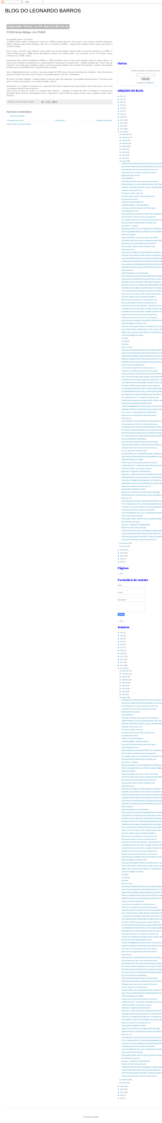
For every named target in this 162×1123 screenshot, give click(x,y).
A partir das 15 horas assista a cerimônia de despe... (139, 172)
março (124, 161)
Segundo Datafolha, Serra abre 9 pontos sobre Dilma (140, 238)
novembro (125, 137)
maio (124, 155)
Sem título (125, 338)
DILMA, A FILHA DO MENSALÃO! (133, 365)
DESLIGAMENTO (128, 178)
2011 (122, 129)
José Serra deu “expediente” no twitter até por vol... (139, 368)
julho (124, 149)
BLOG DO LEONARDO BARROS (43, 10)
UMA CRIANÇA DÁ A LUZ (130, 211)
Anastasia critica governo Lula (132, 190)
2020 (122, 102)
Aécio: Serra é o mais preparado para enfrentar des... (140, 412)
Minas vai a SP (127, 498)
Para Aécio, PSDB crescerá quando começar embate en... (141, 386)
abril (123, 158)
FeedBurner (150, 83)
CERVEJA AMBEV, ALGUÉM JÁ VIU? (134, 323)
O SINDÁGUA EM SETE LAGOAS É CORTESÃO (138, 510)
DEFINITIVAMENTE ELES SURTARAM (135, 273)
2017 (122, 111)
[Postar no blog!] (49, 102)
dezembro (125, 134)
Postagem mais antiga (104, 120)
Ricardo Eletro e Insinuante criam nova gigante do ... (139, 217)
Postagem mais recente (15, 120)
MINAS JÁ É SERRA (129, 235)
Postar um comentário (17, 116)
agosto (124, 146)
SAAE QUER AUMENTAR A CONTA (134, 489)
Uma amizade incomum (130, 199)
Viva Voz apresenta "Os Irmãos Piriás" (134, 451)
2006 (122, 559)
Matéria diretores (127, 270)
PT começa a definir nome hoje (132, 193)
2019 (122, 105)
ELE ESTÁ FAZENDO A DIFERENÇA (134, 439)
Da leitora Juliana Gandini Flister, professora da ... (139, 196)
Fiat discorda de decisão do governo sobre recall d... (139, 539)
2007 (122, 556)
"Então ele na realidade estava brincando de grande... (140, 371)
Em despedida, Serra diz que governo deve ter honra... (140, 169)
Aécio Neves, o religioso (130, 226)
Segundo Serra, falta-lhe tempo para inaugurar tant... (140, 314)
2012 (122, 126)
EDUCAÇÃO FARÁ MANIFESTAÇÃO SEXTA (137, 403)
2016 (122, 114)
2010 (122, 132)
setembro (125, 143)
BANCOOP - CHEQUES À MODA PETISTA (136, 471)
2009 (122, 550)
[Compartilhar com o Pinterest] (56, 102)
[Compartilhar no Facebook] (53, 102)
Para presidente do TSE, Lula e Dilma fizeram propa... (140, 424)
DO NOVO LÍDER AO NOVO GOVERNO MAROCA (139, 297)
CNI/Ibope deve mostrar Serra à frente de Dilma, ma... (140, 448)
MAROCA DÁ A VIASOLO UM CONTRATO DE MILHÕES (141, 492)
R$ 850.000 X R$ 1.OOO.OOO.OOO (134, 528)
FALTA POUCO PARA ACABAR (132, 516)
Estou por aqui (126, 418)
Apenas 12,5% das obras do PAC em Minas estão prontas (141, 294)
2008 (122, 553)
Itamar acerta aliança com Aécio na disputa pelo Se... (140, 303)
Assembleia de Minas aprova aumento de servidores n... (141, 181)
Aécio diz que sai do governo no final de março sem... (140, 300)
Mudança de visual (128, 249)
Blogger (96, 1117)
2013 (122, 123)
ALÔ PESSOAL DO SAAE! (130, 522)
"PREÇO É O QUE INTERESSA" (133, 202)
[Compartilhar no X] (51, 102)
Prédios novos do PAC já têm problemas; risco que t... (140, 463)
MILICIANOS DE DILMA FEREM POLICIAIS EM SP (139, 243)
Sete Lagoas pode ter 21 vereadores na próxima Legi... (140, 397)
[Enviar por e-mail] (46, 102)
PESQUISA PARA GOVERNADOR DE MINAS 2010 (139, 223)
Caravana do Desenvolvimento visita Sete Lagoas (139, 208)
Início (121, 574)
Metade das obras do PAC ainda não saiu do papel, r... (140, 318)
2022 (122, 96)
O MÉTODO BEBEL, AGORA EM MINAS (135, 205)
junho (124, 152)
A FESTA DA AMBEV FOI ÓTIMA (132, 335)
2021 (122, 99)
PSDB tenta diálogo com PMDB (132, 460)
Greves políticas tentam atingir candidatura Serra (138, 246)
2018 (122, 108)
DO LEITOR (126, 341)
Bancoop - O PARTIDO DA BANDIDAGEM (136, 525)
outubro (124, 140)
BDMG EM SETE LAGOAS (131, 175)
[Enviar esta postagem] (42, 102)
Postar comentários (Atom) (22, 124)
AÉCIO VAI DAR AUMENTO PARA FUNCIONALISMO (140, 442)
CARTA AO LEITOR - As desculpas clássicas (137, 468)
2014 (122, 120)
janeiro (124, 546)
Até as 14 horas (127, 347)
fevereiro (125, 543)
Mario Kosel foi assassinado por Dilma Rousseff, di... (140, 415)
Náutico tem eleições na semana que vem (136, 486)
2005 (122, 562)
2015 (122, 117)
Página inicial (60, 120)
